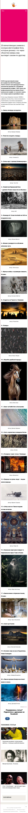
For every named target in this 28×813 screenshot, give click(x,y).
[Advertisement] (14, 27)
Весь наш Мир (10, 807)
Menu (3, 11)
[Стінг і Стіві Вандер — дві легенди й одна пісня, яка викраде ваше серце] (14, 778)
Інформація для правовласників (10, 811)
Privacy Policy (22, 811)
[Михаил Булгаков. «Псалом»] (14, 756)
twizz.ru (25, 706)
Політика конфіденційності (9, 809)
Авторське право (21, 809)
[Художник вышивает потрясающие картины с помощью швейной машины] (14, 733)
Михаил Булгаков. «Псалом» (10, 763)
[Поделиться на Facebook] (7, 718)
